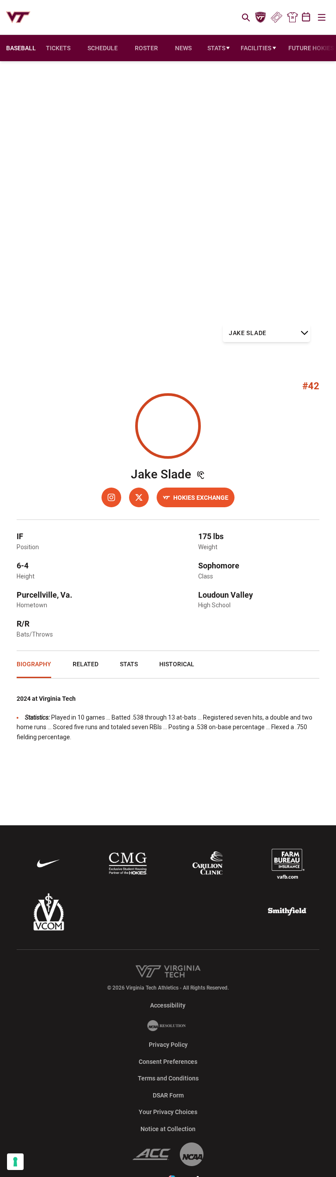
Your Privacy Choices (168, 1111)
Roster (146, 48)
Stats (216, 48)
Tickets (276, 17)
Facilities (256, 48)
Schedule (103, 48)
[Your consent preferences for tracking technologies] (15, 1161)
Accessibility (168, 1005)
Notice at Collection (168, 1128)
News (183, 48)
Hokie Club (261, 17)
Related (85, 664)
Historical (176, 664)
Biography (34, 664)
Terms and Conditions (168, 1078)
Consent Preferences (168, 1061)
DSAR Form (168, 1095)
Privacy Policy (168, 1044)
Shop (292, 17)
